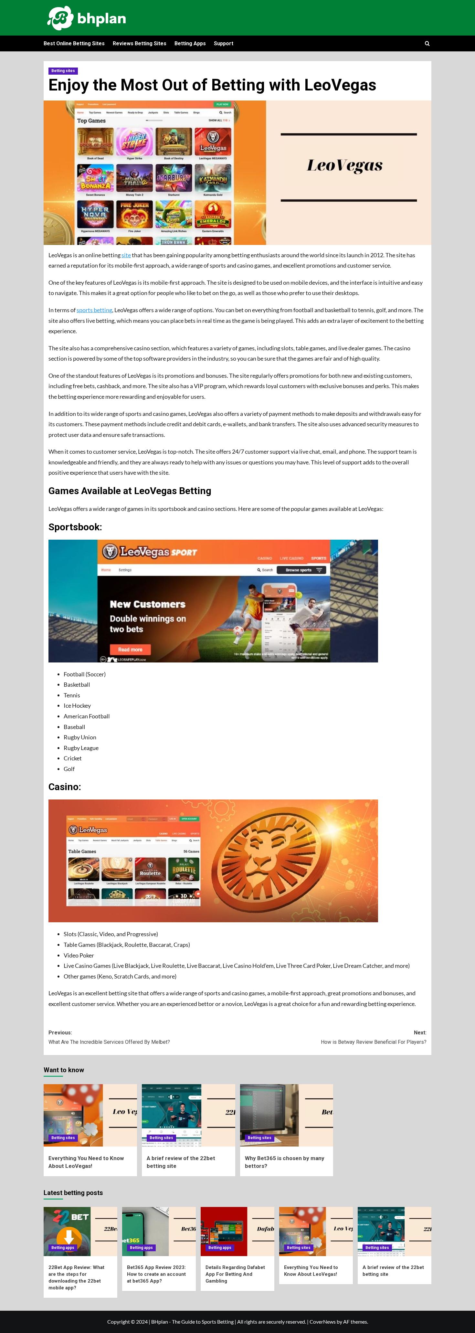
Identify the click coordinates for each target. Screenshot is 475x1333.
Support (223, 43)
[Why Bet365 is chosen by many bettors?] (286, 1115)
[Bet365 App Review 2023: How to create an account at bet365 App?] (159, 1231)
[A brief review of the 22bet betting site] (188, 1115)
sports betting (94, 309)
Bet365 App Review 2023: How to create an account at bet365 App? (156, 1274)
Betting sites (63, 71)
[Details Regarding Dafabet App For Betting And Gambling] (237, 1231)
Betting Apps (190, 43)
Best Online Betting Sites (74, 43)
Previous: (109, 1037)
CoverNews (323, 1321)
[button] (427, 43)
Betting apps (62, 1247)
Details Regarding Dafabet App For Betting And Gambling (235, 1274)
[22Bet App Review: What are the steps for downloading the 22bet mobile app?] (80, 1231)
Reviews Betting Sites (139, 43)
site (126, 255)
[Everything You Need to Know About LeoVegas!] (90, 1115)
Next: (374, 1037)
